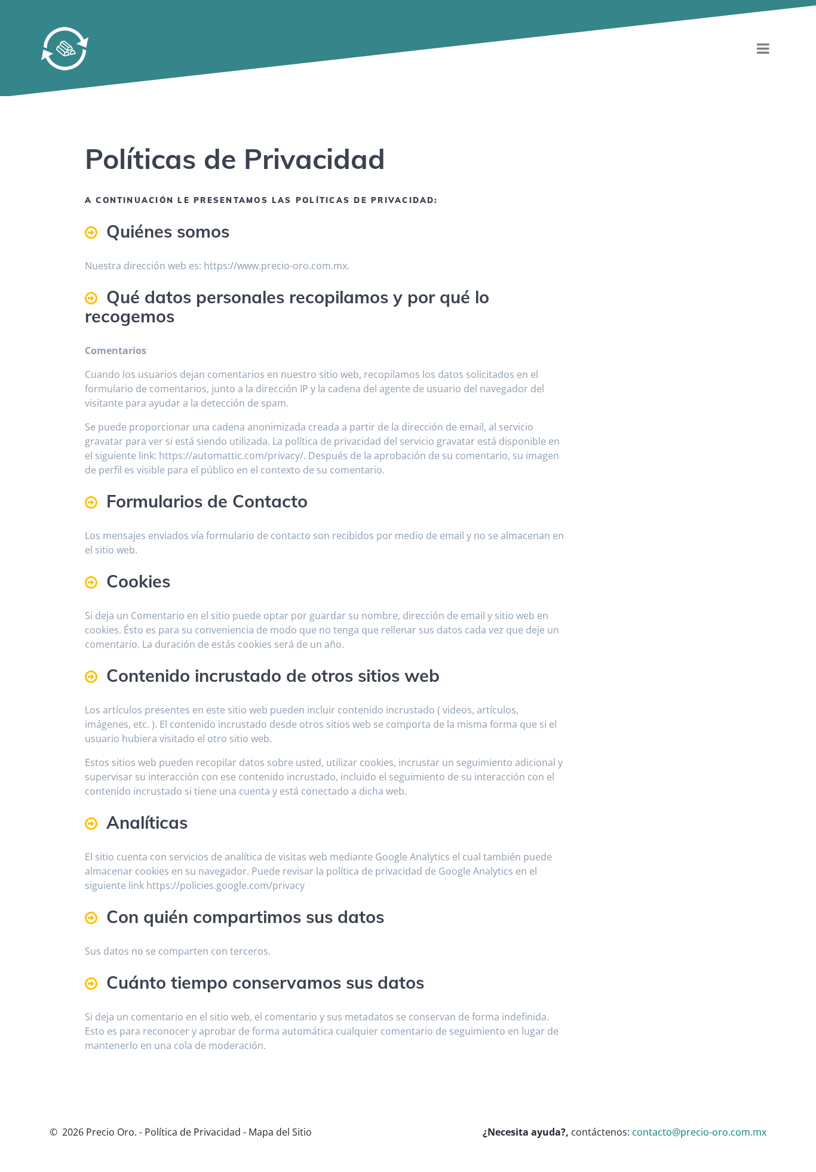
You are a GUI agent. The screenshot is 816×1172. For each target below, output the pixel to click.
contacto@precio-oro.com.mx (699, 1132)
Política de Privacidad (193, 1132)
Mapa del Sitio (280, 1132)
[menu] (763, 48)
